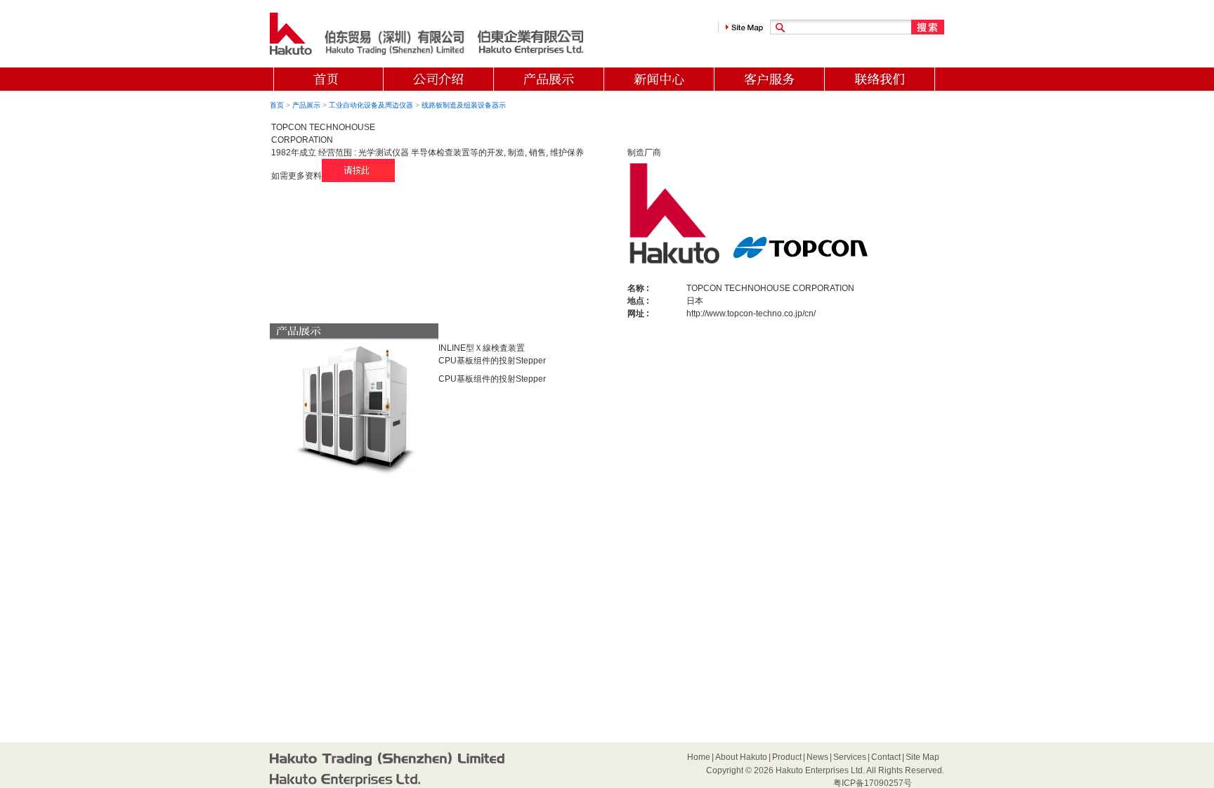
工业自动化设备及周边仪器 (371, 105)
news (659, 79)
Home (698, 757)
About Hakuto (741, 757)
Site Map (922, 757)
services (769, 79)
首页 (277, 105)
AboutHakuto (439, 79)
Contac (880, 79)
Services (849, 757)
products (549, 79)
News (817, 757)
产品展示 (306, 105)
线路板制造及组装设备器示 (464, 105)
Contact (886, 757)
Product (328, 79)
